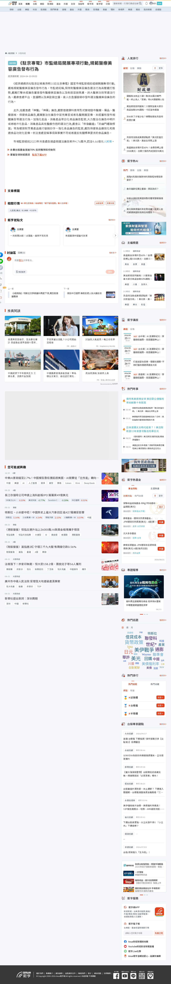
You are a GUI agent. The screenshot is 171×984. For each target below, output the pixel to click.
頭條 (12, 9)
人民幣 (108, 141)
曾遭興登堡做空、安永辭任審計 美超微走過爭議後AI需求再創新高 (23, 341)
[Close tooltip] (23, 297)
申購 (161, 522)
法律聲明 (107, 973)
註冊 (159, 3)
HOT (135, 336)
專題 (130, 9)
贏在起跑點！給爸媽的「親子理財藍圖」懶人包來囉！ (46, 203)
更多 (161, 68)
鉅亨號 (100, 3)
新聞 (28, 3)
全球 (73, 3)
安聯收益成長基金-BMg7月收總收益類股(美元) (139, 504)
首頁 (20, 3)
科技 (35, 9)
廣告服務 (59, 973)
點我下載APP (39, 154)
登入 (155, 3)
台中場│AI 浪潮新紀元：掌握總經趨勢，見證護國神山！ (148, 338)
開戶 (161, 507)
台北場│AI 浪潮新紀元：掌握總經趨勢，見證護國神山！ (148, 350)
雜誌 (138, 9)
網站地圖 (97, 973)
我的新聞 (148, 9)
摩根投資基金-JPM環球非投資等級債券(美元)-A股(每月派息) (139, 546)
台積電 (134, 705)
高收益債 (136, 553)
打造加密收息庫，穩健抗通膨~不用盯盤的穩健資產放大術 (148, 363)
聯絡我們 (81, 973)
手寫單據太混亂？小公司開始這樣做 (61, 341)
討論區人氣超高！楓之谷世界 (100, 339)
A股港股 (11, 53)
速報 (64, 9)
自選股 (158, 9)
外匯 (66, 3)
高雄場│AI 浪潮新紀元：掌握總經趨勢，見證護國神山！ (148, 376)
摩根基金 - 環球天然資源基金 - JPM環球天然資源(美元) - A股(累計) (138, 520)
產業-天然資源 (139, 526)
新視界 (121, 9)
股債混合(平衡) (139, 511)
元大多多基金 (129, 533)
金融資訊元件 (70, 973)
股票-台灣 (137, 537)
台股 (35, 3)
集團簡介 (49, 973)
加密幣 (81, 3)
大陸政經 (22, 53)
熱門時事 (54, 9)
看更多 (111, 220)
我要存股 (110, 203)
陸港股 (50, 3)
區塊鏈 (96, 9)
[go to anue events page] (146, 3)
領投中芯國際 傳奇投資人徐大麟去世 (84, 293)
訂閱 (108, 3)
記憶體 (134, 697)
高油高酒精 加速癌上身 (97, 373)
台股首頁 (99, 203)
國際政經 (136, 251)
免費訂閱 (159, 933)
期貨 (87, 9)
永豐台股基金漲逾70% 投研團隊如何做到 (32, 149)
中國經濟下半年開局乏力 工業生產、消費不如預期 (22, 375)
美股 (42, 3)
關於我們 (39, 973)
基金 (59, 3)
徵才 (89, 973)
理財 (113, 9)
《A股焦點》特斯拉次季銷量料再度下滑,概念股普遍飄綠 (34, 295)
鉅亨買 (90, 3)
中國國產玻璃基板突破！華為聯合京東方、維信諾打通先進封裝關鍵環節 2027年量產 (61, 375)
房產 (105, 9)
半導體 (134, 713)
